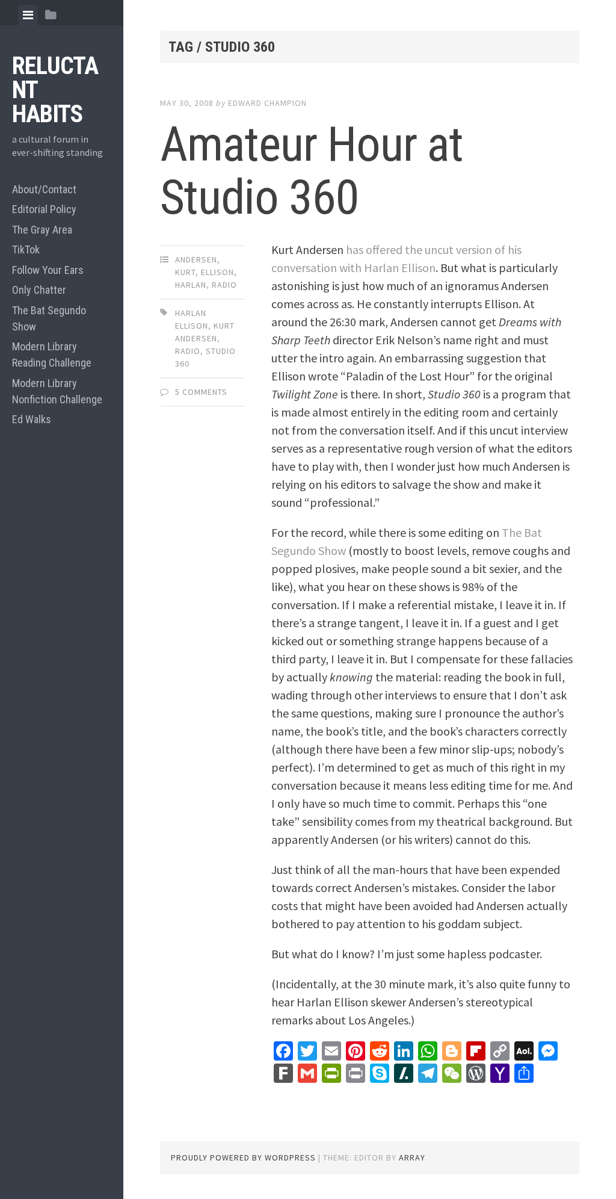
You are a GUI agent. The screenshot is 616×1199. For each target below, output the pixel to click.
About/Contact (44, 189)
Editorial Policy (44, 209)
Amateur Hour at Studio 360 (311, 171)
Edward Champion (267, 103)
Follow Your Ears (48, 270)
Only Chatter (39, 289)
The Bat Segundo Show (49, 318)
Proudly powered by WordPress (243, 1157)
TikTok (26, 249)
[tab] (28, 15)
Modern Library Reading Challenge (51, 354)
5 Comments (201, 391)
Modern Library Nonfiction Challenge (57, 391)
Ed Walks (31, 419)
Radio (224, 284)
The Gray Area (42, 229)
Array (412, 1157)
